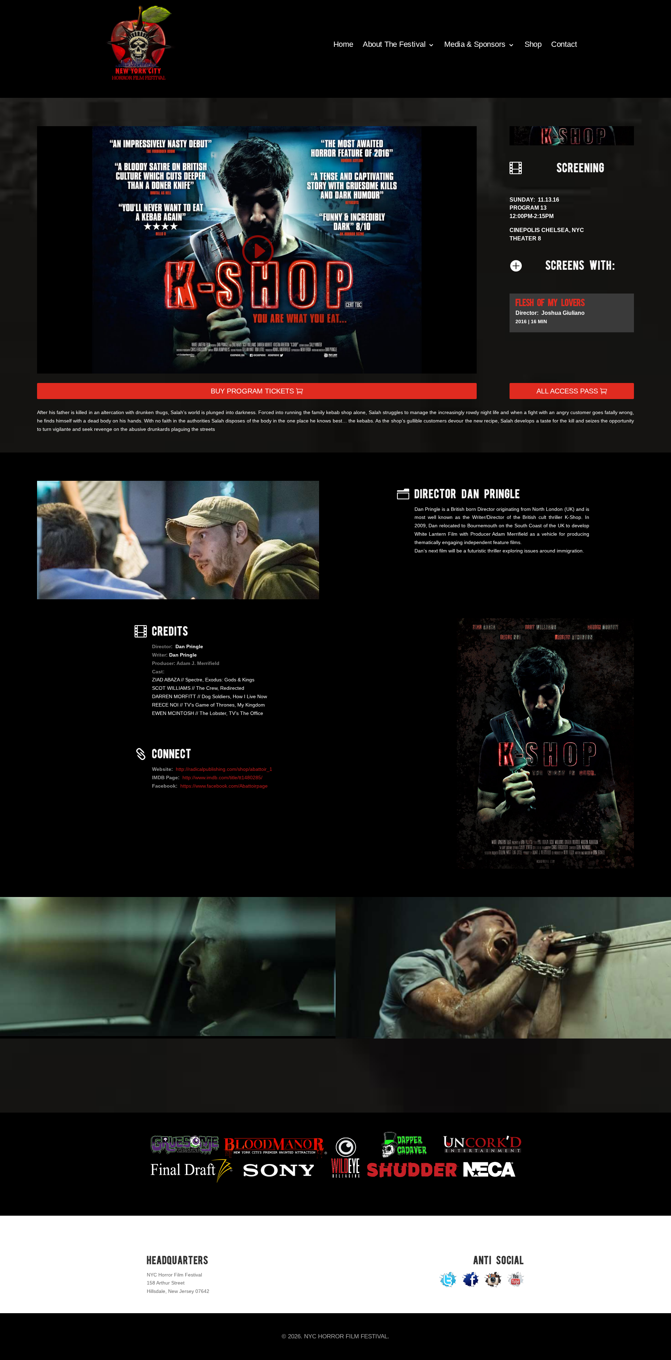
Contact (564, 44)
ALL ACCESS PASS (567, 391)
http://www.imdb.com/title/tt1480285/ (222, 777)
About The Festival (394, 44)
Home (343, 44)
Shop (532, 44)
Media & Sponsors (474, 44)
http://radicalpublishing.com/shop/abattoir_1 (224, 769)
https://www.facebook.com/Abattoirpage (224, 786)
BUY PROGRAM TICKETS (252, 391)
